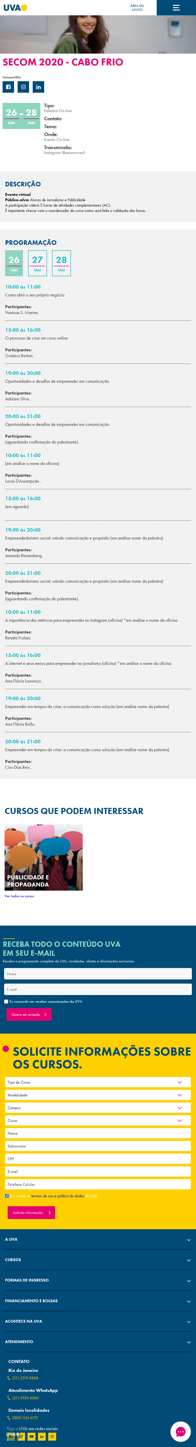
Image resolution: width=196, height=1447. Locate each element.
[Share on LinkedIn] (38, 87)
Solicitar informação (28, 1212)
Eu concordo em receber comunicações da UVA (45, 1001)
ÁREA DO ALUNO (137, 8)
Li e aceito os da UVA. (54, 1196)
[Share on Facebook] (8, 87)
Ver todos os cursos (19, 896)
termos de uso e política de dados (58, 1196)
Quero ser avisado (26, 1014)
